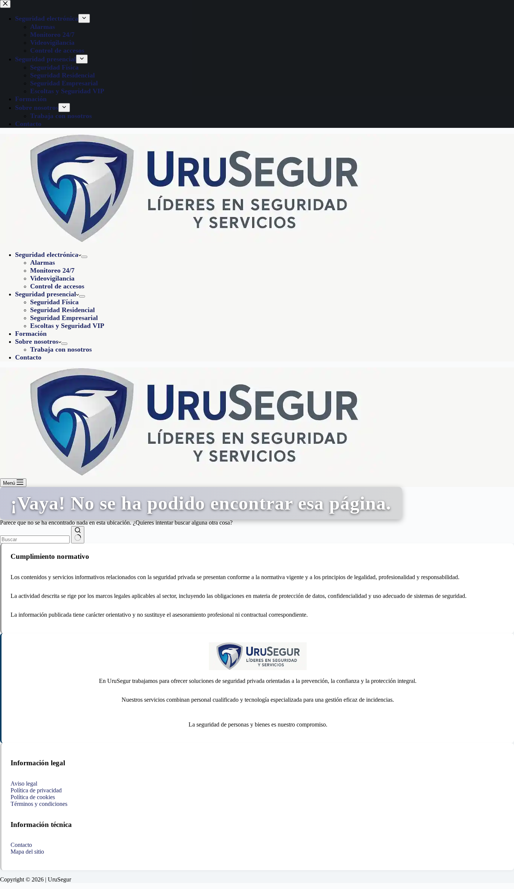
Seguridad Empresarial (64, 318)
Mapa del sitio (27, 851)
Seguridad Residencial (62, 310)
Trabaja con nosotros (61, 349)
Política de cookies (33, 797)
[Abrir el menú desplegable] (84, 257)
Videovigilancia (52, 278)
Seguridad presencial (45, 294)
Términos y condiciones (39, 804)
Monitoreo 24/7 (52, 270)
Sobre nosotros (36, 341)
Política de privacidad (36, 790)
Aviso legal (24, 783)
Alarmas (42, 262)
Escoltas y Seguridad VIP (67, 325)
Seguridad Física (54, 302)
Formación (31, 333)
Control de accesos (57, 286)
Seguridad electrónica (46, 254)
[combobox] (35, 539)
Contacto (28, 357)
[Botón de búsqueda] (77, 534)
